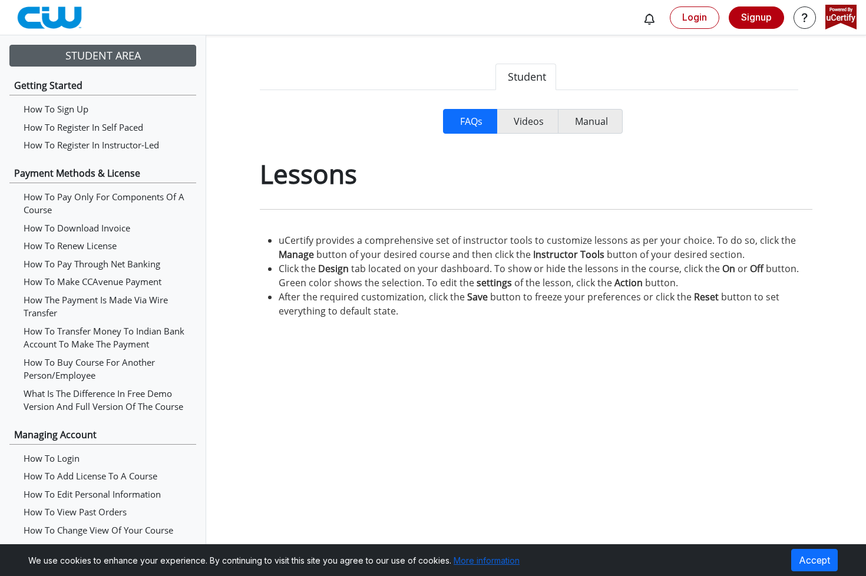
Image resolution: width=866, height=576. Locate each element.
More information (487, 560)
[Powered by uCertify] (841, 18)
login (694, 17)
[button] (649, 19)
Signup (756, 17)
